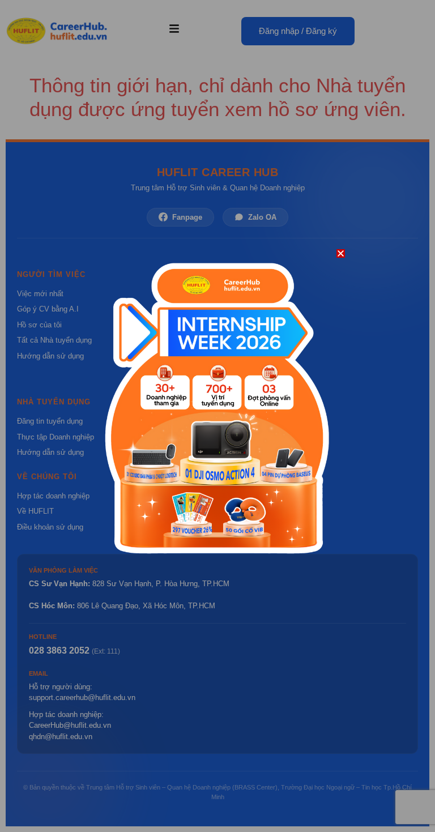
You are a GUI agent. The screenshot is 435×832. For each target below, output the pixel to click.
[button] (340, 253)
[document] (217, 416)
